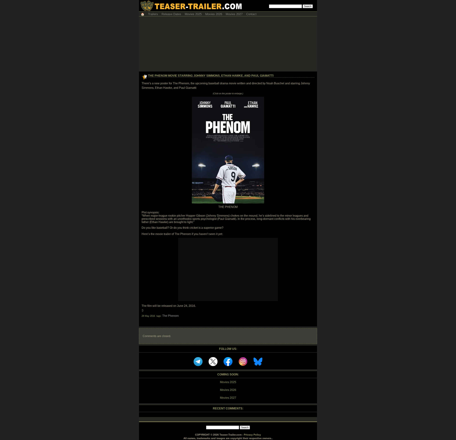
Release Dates (171, 14)
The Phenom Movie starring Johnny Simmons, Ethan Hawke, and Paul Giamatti (210, 75)
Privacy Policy (252, 434)
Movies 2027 (234, 14)
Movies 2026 (213, 14)
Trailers (153, 14)
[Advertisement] (228, 45)
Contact (251, 14)
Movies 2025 (193, 14)
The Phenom (170, 315)
